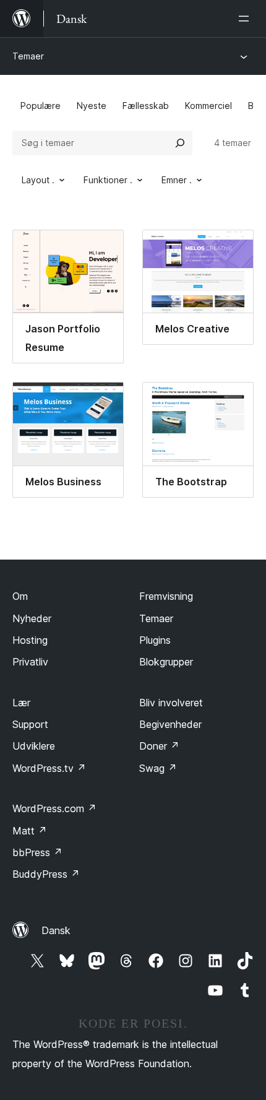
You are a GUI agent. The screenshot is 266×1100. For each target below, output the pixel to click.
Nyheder (31, 618)
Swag (158, 768)
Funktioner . (108, 180)
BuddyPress (46, 874)
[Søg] (180, 143)
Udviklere (33, 746)
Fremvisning (166, 596)
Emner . (176, 180)
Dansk (56, 930)
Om (20, 596)
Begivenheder (170, 724)
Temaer (28, 56)
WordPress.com (54, 808)
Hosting (30, 640)
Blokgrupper (166, 662)
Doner (159, 746)
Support (30, 724)
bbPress (37, 852)
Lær (21, 702)
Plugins (155, 640)
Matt (29, 831)
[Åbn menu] (246, 18)
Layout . (38, 180)
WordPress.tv (49, 768)
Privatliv (30, 662)
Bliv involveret (171, 702)
